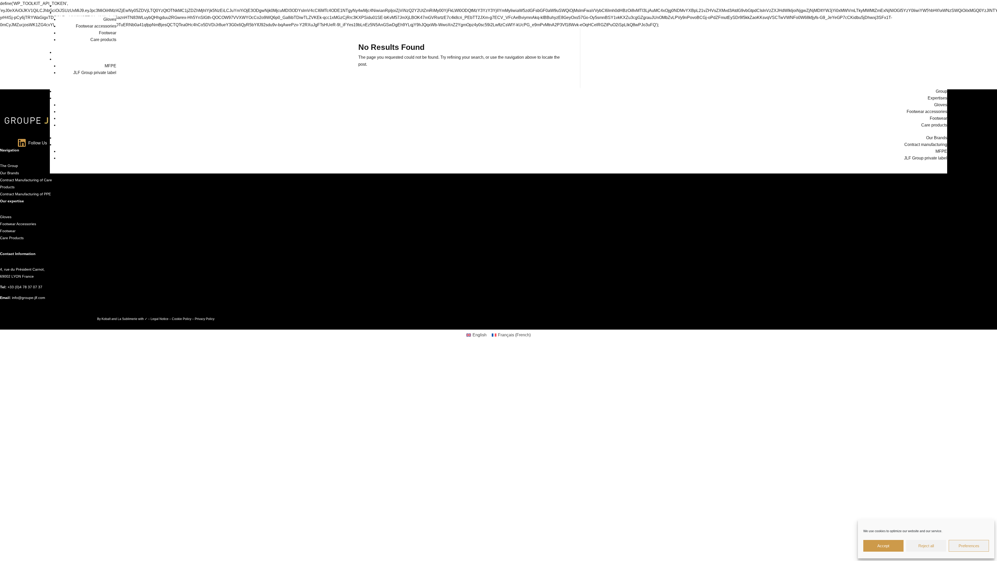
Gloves (109, 19)
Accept (883, 546)
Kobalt (106, 319)
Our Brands (936, 52)
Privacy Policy (204, 319)
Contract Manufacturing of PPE (25, 194)
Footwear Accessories (18, 224)
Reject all (926, 546)
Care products (103, 39)
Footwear (107, 33)
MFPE (110, 66)
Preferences (969, 546)
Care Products (12, 238)
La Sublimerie (127, 319)
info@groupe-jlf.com (28, 298)
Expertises (937, 12)
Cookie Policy (181, 319)
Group (941, 6)
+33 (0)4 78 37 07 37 (25, 287)
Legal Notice (160, 319)
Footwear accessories (96, 26)
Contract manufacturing (925, 59)
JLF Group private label (94, 72)
